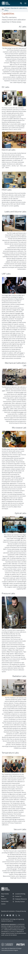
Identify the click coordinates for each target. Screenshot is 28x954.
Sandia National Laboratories (8, 924)
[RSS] (20, 915)
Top (23, 952)
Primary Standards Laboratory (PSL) (15, 9)
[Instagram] (5, 915)
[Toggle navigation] (2, 9)
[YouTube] (8, 915)
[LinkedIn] (14, 915)
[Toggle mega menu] (25, 3)
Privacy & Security (21, 911)
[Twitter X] (17, 915)
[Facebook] (2, 915)
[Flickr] (11, 915)
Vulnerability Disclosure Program (9, 950)
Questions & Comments (8, 911)
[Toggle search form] (21, 3)
